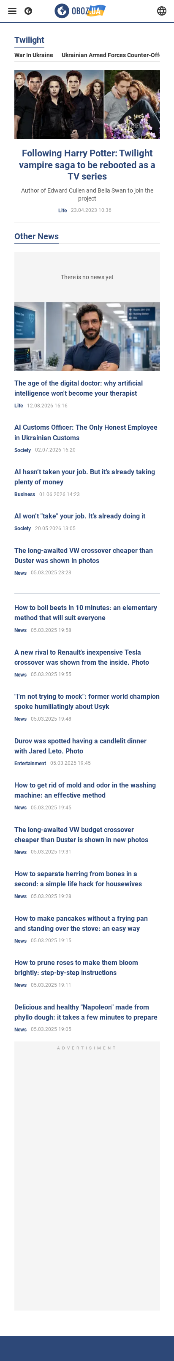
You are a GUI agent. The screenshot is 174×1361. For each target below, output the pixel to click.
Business (24, 494)
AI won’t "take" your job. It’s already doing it (79, 516)
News (20, 573)
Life (62, 211)
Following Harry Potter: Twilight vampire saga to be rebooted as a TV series (87, 165)
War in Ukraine (33, 55)
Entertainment (30, 763)
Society (22, 450)
